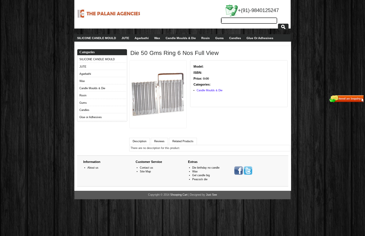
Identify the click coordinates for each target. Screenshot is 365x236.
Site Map (145, 171)
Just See (211, 194)
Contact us (146, 167)
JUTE (125, 38)
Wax (157, 38)
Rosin (205, 38)
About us (92, 167)
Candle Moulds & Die (181, 38)
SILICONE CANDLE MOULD (96, 38)
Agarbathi (142, 38)
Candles (235, 38)
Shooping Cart (179, 194)
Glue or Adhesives (90, 117)
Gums (219, 38)
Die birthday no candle (205, 167)
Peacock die (199, 179)
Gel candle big (201, 175)
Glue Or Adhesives (260, 38)
